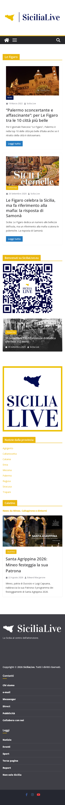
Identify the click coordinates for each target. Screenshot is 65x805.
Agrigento (8, 448)
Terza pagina (10, 760)
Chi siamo (8, 685)
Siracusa (7, 486)
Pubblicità (9, 713)
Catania (7, 459)
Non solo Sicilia (12, 774)
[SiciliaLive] (7, 40)
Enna (5, 464)
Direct (6, 706)
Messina (7, 470)
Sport (6, 753)
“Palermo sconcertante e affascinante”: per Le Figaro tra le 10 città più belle (32, 115)
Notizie (7, 739)
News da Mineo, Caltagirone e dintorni (25, 510)
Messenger (9, 699)
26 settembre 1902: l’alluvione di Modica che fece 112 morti (30, 339)
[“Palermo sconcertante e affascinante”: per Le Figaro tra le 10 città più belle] (32, 80)
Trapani (7, 492)
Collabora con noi (13, 720)
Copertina (12, 188)
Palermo (7, 475)
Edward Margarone (36, 577)
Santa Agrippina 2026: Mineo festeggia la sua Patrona (27, 564)
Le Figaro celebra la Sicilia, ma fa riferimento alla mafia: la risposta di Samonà (30, 207)
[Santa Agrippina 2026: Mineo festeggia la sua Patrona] (32, 531)
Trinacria (11, 332)
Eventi (6, 746)
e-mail (6, 692)
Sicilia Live (31, 103)
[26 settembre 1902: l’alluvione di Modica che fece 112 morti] (32, 320)
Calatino (11, 552)
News (9, 97)
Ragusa (7, 481)
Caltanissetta (10, 453)
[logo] (32, 623)
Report (7, 767)
